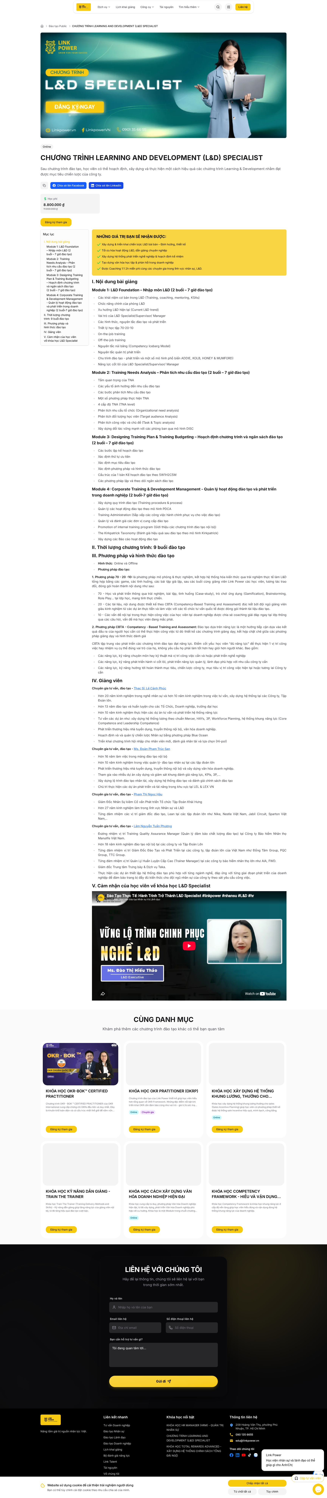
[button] (218, 7)
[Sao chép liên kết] (44, 185)
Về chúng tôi (111, 1473)
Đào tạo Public (58, 26)
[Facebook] (231, 1455)
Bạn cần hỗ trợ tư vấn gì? (126, 1339)
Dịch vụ (102, 7)
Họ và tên (116, 1298)
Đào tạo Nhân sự (114, 1431)
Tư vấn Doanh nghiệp (117, 1425)
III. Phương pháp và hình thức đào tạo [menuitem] (56, 325)
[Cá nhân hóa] (228, 7)
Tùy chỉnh (272, 1491)
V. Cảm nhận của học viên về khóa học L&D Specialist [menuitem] (61, 338)
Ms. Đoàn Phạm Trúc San (152, 749)
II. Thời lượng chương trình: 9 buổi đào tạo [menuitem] (57, 316)
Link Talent (110, 1461)
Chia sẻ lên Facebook (70, 185)
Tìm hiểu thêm (187, 7)
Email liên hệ (118, 1318)
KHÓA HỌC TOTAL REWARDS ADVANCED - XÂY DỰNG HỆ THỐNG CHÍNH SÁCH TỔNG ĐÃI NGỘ (194, 1451)
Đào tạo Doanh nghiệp (117, 1443)
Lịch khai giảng (125, 7)
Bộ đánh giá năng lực (117, 1455)
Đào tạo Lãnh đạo (114, 1437)
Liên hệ (243, 7)
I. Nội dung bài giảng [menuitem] (57, 241)
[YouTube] (243, 1455)
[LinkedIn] (237, 1455)
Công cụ (145, 7)
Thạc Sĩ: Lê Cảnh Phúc (150, 688)
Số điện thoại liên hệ (180, 1318)
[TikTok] (249, 1455)
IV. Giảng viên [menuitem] (53, 332)
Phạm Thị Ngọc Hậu (148, 794)
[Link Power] (50, 1420)
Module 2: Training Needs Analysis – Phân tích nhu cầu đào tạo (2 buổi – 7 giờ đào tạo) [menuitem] (61, 264)
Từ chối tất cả (242, 1491)
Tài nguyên (166, 7)
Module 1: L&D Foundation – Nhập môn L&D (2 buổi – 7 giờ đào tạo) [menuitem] (63, 250)
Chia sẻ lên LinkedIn (108, 185)
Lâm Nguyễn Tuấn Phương (153, 826)
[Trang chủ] (83, 7)
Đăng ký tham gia (56, 222)
